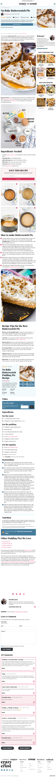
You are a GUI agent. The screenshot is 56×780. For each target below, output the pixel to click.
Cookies (30, 765)
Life (48, 765)
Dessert (21, 763)
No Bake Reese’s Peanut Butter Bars (50, 78)
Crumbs (49, 761)
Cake (21, 769)
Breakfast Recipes (23, 767)
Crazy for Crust (6, 764)
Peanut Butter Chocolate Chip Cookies (41, 95)
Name (2, 625)
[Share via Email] (23, 594)
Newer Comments (25, 748)
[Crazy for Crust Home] (28, 4)
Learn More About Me (15, 606)
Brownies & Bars (32, 769)
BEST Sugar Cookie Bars (41, 78)
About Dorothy (40, 763)
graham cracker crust (11, 154)
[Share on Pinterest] (16, 594)
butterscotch (14, 100)
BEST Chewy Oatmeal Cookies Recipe (41, 65)
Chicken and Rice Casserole (51, 95)
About (39, 761)
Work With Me (40, 767)
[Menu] (1, 4)
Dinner (30, 763)
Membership (49, 769)
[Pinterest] (7, 770)
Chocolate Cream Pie (7, 543)
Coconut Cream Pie (6, 547)
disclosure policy (23, 33)
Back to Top (52, 775)
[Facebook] (2, 770)
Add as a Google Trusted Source (7, 27)
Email (22, 404)
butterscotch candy (8, 99)
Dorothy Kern (8, 14)
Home (2, 7)
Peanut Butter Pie (6, 541)
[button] (1, 17)
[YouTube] (12, 770)
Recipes (22, 761)
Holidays (21, 765)
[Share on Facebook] (13, 594)
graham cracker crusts (20, 339)
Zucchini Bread (41, 108)
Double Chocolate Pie (7, 545)
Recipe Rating (4, 621)
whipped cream (8, 165)
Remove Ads (31, 385)
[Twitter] (4, 770)
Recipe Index (6, 7)
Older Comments (7, 748)
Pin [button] (31, 382)
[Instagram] (9, 770)
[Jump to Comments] (34, 24)
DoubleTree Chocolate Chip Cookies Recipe (50, 108)
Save (23, 382)
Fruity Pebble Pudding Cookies (51, 65)
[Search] (54, 4)
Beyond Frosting (28, 550)
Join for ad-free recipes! (27, 0)
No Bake (21, 771)
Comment (3, 631)
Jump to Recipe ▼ (17, 24)
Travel (48, 763)
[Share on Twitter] (20, 594)
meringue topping (14, 266)
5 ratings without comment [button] (20, 611)
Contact (39, 769)
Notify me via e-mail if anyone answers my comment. (13, 646)
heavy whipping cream (12, 436)
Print (23, 385)
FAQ (38, 765)
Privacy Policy (16, 775)
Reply (3, 668)
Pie (9, 7)
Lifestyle (48, 767)
